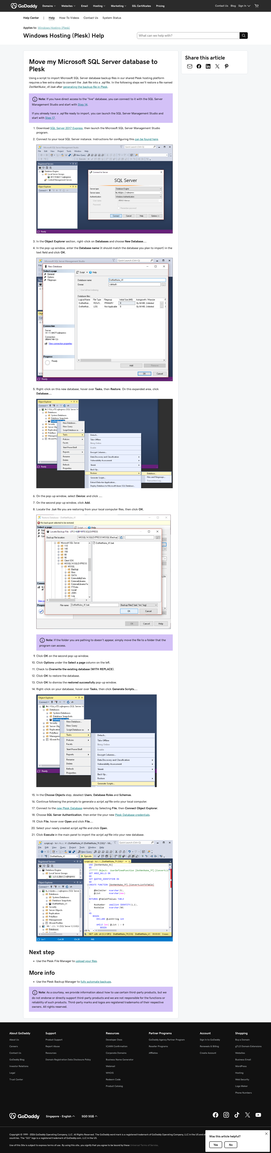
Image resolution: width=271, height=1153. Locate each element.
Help (52, 17)
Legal (12, 1073)
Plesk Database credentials (132, 814)
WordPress (241, 1066)
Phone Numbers (243, 1092)
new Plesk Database (69, 808)
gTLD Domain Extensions (248, 1046)
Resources (51, 1053)
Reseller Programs (158, 1046)
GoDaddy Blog (16, 1059)
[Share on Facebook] (199, 66)
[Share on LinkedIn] (208, 66)
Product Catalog (114, 1086)
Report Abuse (53, 1046)
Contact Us (91, 17)
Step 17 (50, 117)
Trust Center (16, 1079)
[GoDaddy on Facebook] (215, 1117)
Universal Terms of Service (144, 1145)
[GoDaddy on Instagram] (226, 1117)
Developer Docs (114, 1039)
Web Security (242, 1079)
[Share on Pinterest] (226, 66)
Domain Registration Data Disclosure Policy (68, 1059)
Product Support (54, 1039)
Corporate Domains (116, 1053)
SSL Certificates (141, 6)
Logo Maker (241, 1086)
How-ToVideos (69, 17)
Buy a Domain (242, 1039)
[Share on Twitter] (217, 66)
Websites (240, 1053)
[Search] (244, 35)
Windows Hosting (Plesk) (54, 27)
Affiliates (153, 1053)
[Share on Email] (189, 66)
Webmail (110, 1066)
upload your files (86, 960)
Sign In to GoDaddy (210, 1039)
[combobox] (188, 35)
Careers (13, 1046)
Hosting (239, 1073)
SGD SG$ (88, 1116)
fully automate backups (96, 981)
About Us (14, 1039)
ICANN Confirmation (116, 1046)
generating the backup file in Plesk (85, 86)
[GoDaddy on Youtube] (258, 1117)
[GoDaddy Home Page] (24, 1116)
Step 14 (82, 104)
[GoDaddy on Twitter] (247, 1117)
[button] (266, 1133)
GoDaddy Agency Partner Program (167, 1039)
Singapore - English (58, 1116)
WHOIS (110, 1073)
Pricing (160, 6)
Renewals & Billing (209, 1046)
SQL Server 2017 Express (66, 128)
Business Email (243, 1059)
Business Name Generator (119, 1059)
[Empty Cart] (256, 5)
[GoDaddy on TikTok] (237, 1117)
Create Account (208, 1053)
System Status (112, 17)
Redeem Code (113, 1079)
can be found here (146, 139)
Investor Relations (18, 1066)
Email (84, 6)
